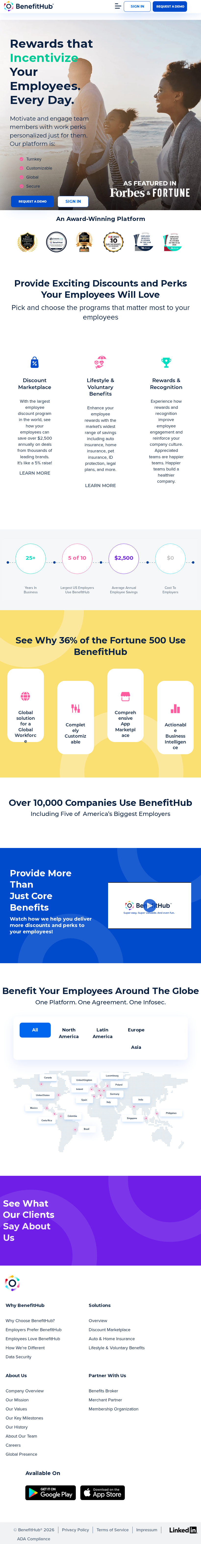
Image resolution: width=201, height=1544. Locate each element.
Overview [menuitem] (98, 1320)
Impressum (146, 1530)
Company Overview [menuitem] (25, 1391)
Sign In (137, 6)
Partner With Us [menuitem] (107, 1375)
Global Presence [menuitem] (21, 1454)
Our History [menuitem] (17, 1427)
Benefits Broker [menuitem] (103, 1391)
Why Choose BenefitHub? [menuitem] (30, 1320)
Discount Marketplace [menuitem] (109, 1330)
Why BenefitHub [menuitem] (25, 1305)
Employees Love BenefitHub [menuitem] (33, 1339)
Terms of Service (113, 1530)
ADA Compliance (33, 1539)
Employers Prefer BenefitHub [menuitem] (34, 1330)
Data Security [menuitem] (18, 1357)
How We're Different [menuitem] (25, 1348)
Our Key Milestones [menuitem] (24, 1418)
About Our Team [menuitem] (21, 1436)
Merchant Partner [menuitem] (105, 1400)
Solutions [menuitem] (100, 1305)
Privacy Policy (75, 1530)
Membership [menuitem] (113, 1409)
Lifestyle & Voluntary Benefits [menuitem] (117, 1348)
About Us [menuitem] (16, 1375)
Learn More (34, 473)
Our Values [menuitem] (16, 1409)
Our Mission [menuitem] (17, 1400)
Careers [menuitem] (13, 1445)
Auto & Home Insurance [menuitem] (112, 1339)
